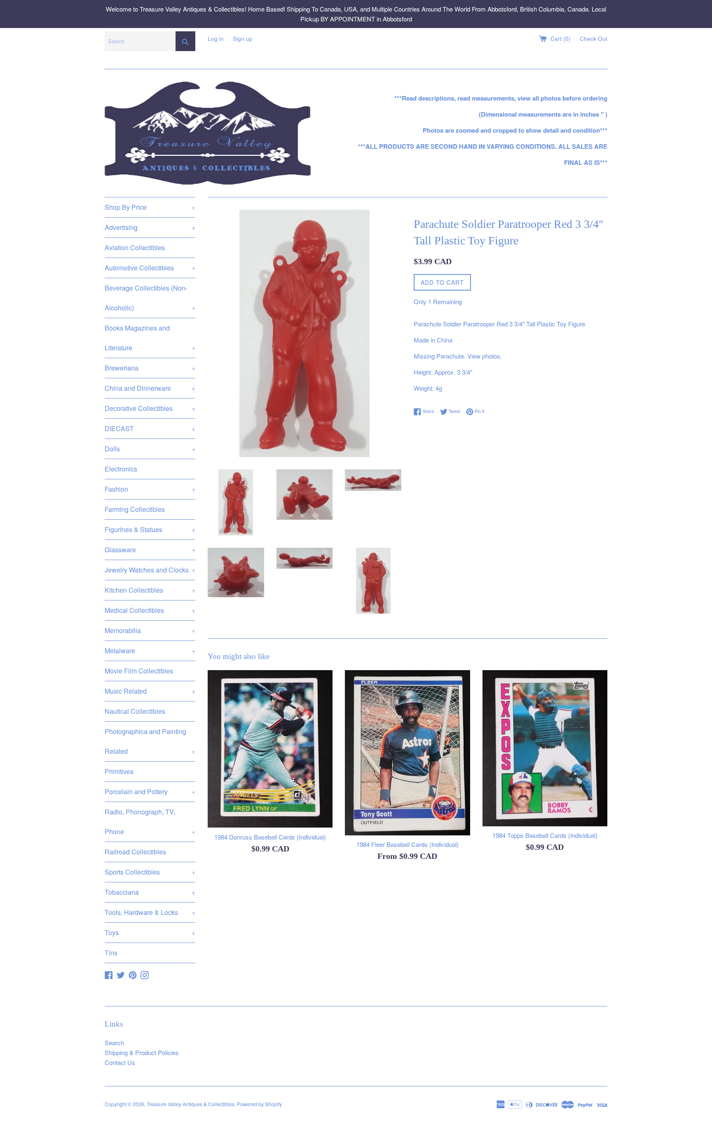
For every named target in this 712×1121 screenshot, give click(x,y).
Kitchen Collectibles (150, 590)
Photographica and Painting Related (150, 741)
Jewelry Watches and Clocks (150, 570)
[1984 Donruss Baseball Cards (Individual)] (270, 749)
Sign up (243, 38)
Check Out (593, 38)
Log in (216, 38)
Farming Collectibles (135, 509)
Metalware (150, 650)
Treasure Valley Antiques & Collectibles (190, 1103)
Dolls (150, 448)
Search (114, 1042)
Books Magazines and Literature (150, 337)
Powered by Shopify (259, 1103)
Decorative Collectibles (150, 408)
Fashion (150, 489)
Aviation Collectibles (135, 247)
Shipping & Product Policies (142, 1052)
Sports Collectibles (150, 872)
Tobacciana (150, 892)
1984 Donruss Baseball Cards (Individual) (270, 837)
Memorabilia (150, 630)
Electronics (121, 469)
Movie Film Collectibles (139, 670)
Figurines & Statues (150, 529)
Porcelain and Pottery (150, 791)
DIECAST (150, 428)
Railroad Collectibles (135, 851)
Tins (111, 952)
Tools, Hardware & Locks (150, 912)
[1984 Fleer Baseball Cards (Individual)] (407, 752)
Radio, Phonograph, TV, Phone (150, 821)
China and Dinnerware (150, 388)
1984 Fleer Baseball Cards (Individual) (407, 844)
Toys (150, 932)
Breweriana (150, 368)
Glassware (150, 549)
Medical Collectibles (150, 610)
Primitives (119, 771)
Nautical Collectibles (135, 711)
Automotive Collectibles (150, 267)
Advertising (150, 227)
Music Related (150, 691)
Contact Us (120, 1062)
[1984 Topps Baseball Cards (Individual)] (544, 748)
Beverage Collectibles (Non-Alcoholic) (150, 297)
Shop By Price (150, 207)
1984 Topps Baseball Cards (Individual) (544, 835)
